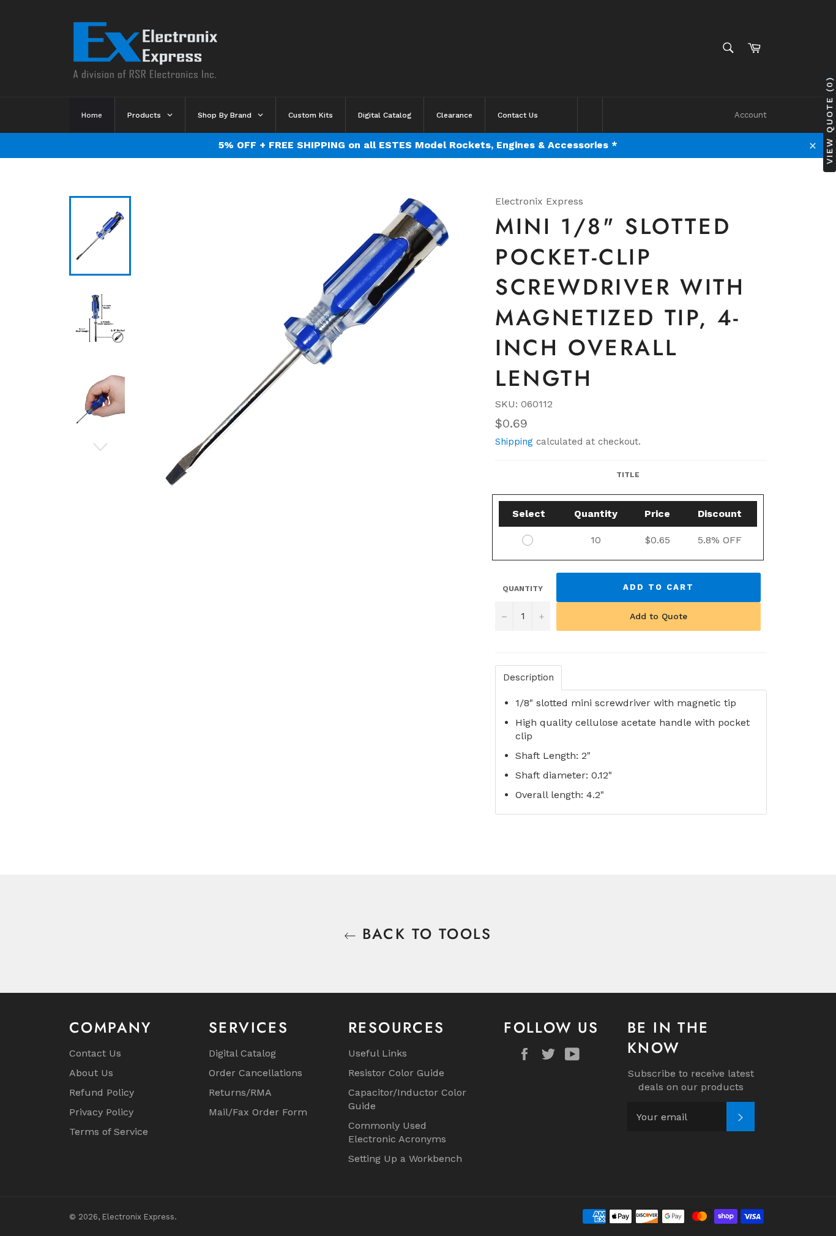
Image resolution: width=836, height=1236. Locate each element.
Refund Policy (101, 1092)
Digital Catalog (242, 1053)
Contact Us (95, 1053)
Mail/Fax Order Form (258, 1112)
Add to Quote (658, 616)
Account (750, 114)
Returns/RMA (240, 1092)
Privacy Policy (101, 1112)
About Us (91, 1073)
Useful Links (377, 1053)
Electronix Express (138, 1216)
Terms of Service (108, 1131)
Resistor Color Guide (396, 1073)
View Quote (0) (829, 120)
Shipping (514, 441)
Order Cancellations (255, 1073)
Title (628, 474)
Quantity (522, 588)
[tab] (528, 677)
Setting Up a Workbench (405, 1158)
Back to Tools (424, 934)
